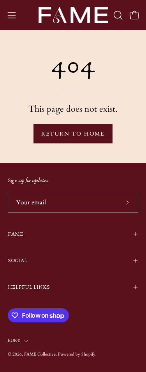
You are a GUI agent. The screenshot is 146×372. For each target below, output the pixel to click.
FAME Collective (40, 354)
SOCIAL (17, 260)
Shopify (88, 354)
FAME (15, 234)
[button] (117, 15)
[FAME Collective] (73, 15)
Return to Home (73, 134)
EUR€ (14, 340)
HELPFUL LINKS (29, 287)
